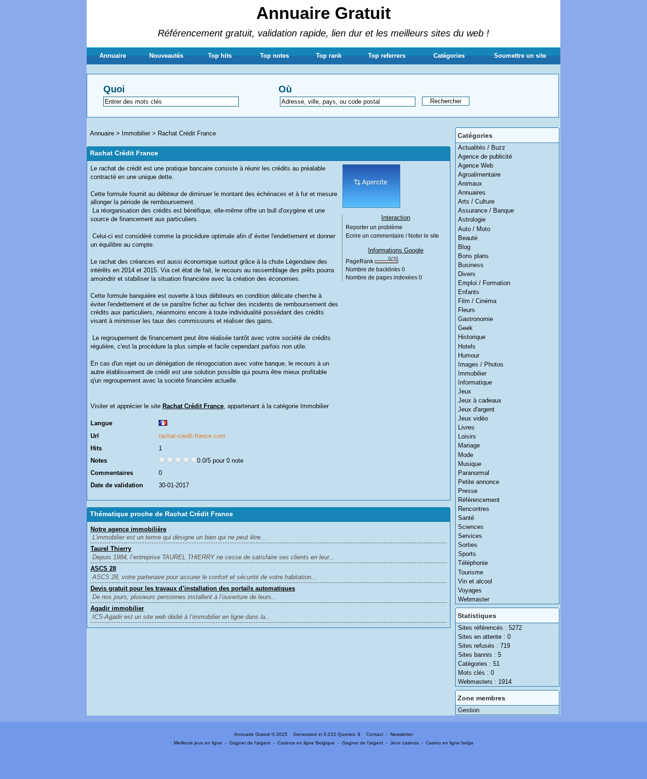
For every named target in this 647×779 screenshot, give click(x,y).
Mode (465, 454)
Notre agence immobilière (128, 529)
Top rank (328, 55)
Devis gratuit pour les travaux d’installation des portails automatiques (192, 588)
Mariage (469, 445)
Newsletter (401, 734)
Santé (466, 517)
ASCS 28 (103, 568)
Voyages (470, 590)
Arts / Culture (476, 201)
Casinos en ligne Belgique (306, 742)
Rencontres (473, 508)
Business (471, 265)
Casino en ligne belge (450, 742)
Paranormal (473, 472)
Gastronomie (475, 318)
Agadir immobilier (117, 608)
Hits (96, 448)
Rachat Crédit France (187, 133)
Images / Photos (480, 364)
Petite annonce (478, 481)
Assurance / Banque (486, 210)
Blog (464, 247)
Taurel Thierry (110, 548)
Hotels (467, 346)
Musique (469, 463)
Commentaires (111, 472)
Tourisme (470, 572)
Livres (466, 427)
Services (470, 535)
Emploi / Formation (484, 283)
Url (94, 435)
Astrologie (471, 219)
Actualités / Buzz (481, 147)
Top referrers (386, 55)
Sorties (467, 544)
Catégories (449, 55)
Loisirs (467, 436)
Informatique (475, 382)
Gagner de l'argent (249, 742)
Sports (467, 553)
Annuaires (471, 192)
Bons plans (473, 256)
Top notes (274, 55)
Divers (467, 274)
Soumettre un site (520, 55)
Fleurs (466, 309)
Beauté (467, 238)
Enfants (468, 291)
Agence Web (475, 165)
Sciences (471, 526)
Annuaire (112, 55)
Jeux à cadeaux (480, 400)
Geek (465, 327)
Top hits (220, 55)
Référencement (479, 499)
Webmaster (473, 599)
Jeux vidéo (473, 418)
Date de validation (116, 485)
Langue (101, 423)
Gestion (468, 710)
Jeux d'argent (476, 409)
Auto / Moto (474, 229)
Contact (374, 734)
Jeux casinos (404, 742)
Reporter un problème (374, 227)
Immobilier (472, 373)
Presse (467, 490)
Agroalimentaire (479, 174)
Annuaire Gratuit (323, 13)
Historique (471, 336)
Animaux (470, 183)
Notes (98, 460)
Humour (468, 355)
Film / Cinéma (477, 300)
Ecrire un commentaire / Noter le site (392, 236)
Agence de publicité (485, 156)
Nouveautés (166, 55)
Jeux (464, 391)
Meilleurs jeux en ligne (198, 742)
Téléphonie (473, 562)
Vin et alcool (475, 581)
